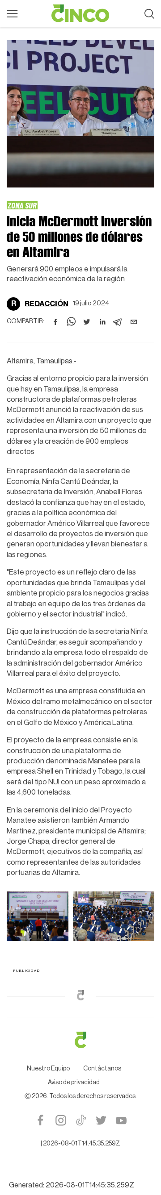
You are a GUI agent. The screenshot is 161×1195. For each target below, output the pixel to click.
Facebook (40, 1120)
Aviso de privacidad (74, 1082)
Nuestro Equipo (48, 1069)
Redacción (46, 304)
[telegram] (118, 322)
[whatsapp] (71, 322)
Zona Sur (22, 205)
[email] (133, 322)
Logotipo (80, 13)
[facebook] (55, 322)
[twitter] (86, 322)
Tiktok (80, 1120)
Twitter (100, 1120)
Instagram (60, 1120)
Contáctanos (102, 1069)
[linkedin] (102, 322)
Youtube (121, 1120)
